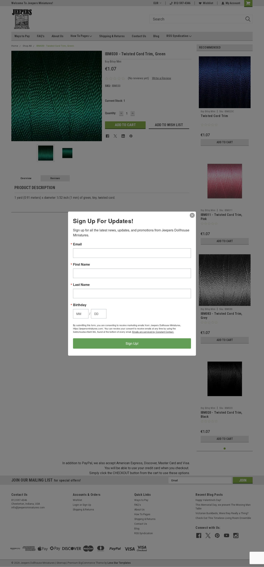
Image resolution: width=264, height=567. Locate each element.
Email (77, 244)
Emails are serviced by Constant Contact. (153, 331)
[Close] (192, 215)
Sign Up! (132, 343)
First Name (81, 264)
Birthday (79, 305)
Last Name (81, 284)
